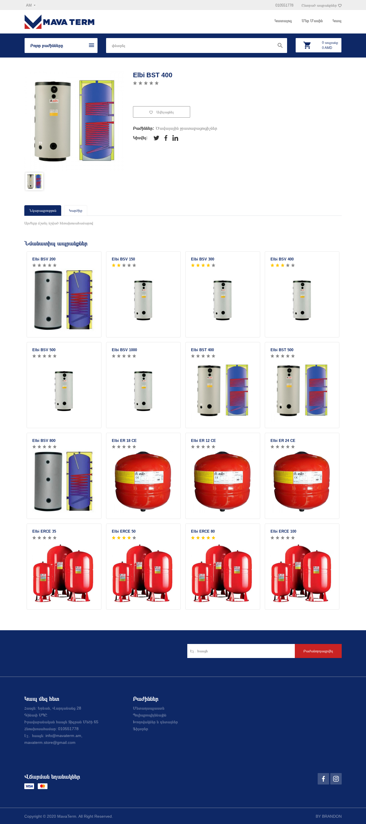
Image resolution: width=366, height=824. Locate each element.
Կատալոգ (283, 20)
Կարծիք (75, 210)
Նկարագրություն (42, 210)
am (29, 5)
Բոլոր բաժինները (46, 45)
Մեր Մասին (313, 20)
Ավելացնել (164, 112)
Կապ (337, 20)
